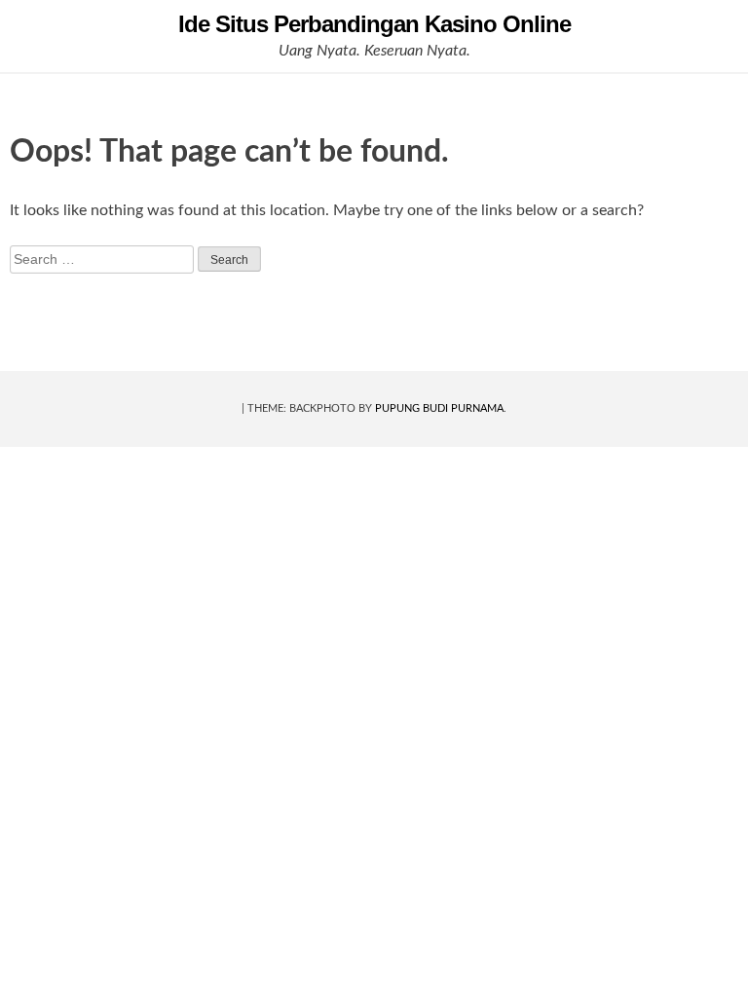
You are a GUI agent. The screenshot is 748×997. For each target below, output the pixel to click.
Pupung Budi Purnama (439, 408)
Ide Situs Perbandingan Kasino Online (374, 24)
